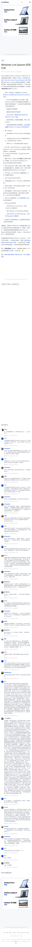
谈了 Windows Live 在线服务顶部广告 (19, 225)
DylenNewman (7, 672)
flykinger (6, 826)
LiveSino (5, 2)
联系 (7, 932)
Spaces (9, 284)
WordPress (15, 941)
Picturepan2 (7, 448)
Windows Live (15, 284)
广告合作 (14, 932)
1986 (5, 476)
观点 (3, 60)
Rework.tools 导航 (24, 932)
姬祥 (5, 638)
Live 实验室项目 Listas (23, 198)
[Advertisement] (16, 45)
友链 (18, 932)
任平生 (5, 621)
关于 (4, 932)
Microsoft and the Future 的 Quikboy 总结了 (16, 80)
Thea (24, 941)
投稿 (10, 932)
